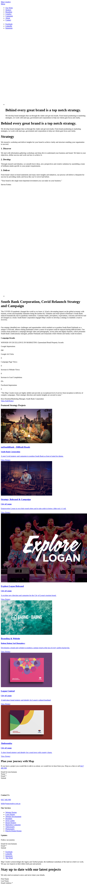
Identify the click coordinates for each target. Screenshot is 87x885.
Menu (3, 4)
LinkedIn (8, 26)
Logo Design (10, 814)
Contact (8, 20)
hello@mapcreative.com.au (10, 803)
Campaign (9, 16)
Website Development (13, 816)
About (7, 18)
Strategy (8, 10)
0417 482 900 (6, 800)
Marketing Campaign (13, 825)
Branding (8, 12)
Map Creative (6, 2)
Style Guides (10, 821)
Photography (10, 829)
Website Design (11, 812)
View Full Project (7, 401)
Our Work (9, 8)
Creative (8, 14)
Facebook (8, 24)
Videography (10, 827)
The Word (9, 858)
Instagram (8, 28)
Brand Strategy (10, 823)
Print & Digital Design (13, 831)
